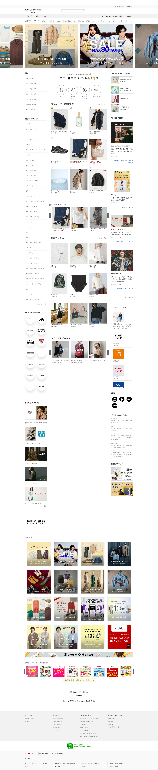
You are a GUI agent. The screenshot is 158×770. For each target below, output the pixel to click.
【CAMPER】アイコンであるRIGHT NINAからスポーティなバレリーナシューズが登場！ (122, 327)
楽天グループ (119, 6)
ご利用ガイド (84, 724)
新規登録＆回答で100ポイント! (104, 6)
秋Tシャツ (45, 21)
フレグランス (30, 253)
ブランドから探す (31, 83)
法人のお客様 (84, 730)
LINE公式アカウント (113, 727)
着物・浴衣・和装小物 (32, 217)
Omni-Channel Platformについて (89, 736)
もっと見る (43, 506)
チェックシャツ (112, 21)
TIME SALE (116, 345)
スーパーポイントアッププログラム (90, 718)
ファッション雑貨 (31, 175)
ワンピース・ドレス (31, 139)
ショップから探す (31, 89)
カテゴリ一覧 (42, 304)
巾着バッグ (122, 21)
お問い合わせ (84, 727)
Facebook (110, 721)
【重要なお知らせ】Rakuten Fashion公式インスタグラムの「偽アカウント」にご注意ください (122, 454)
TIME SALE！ (117, 362)
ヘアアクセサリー (31, 196)
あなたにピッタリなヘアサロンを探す (36, 763)
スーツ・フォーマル (31, 206)
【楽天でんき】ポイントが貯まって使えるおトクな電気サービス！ (57, 758)
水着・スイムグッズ (31, 211)
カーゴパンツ (102, 21)
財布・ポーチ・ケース (32, 186)
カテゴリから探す (31, 99)
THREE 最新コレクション (70, 21)
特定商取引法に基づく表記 (88, 733)
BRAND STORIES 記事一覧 (125, 289)
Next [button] (133, 45)
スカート (28, 144)
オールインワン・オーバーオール (35, 150)
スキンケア (29, 222)
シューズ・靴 (30, 160)
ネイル (28, 237)
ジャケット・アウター (32, 129)
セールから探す (30, 78)
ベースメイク (30, 227)
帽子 (27, 191)
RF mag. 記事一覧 (127, 207)
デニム (82, 21)
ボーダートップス (55, 21)
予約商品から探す (31, 104)
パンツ (28, 134)
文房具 (28, 289)
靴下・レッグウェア (31, 170)
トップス (28, 124)
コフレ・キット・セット (33, 263)
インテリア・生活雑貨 (32, 273)
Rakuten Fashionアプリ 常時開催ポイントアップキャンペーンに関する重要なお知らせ (121, 437)
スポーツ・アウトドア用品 (33, 284)
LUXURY (28, 721)
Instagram (110, 724)
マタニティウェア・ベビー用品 (35, 201)
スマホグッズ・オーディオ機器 (35, 279)
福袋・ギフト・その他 (32, 299)
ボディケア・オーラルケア (33, 242)
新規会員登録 (111, 718)
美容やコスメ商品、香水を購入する (65, 763)
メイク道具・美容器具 (32, 258)
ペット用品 (29, 294)
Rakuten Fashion (42, 11)
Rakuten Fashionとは (86, 721)
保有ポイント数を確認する (117, 763)
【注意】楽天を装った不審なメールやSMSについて (79, 680)
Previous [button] (25, 45)
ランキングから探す (31, 94)
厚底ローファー (90, 21)
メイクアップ (30, 232)
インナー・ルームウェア (33, 165)
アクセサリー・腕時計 (32, 181)
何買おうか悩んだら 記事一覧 (124, 242)
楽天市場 (129, 6)
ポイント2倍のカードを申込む (91, 763)
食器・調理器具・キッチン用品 (35, 268)
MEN (37, 16)
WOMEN (30, 16)
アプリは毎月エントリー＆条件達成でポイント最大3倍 (116, 16)
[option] (51, 46)
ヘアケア (28, 248)
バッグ (28, 155)
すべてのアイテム (31, 109)
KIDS (44, 16)
